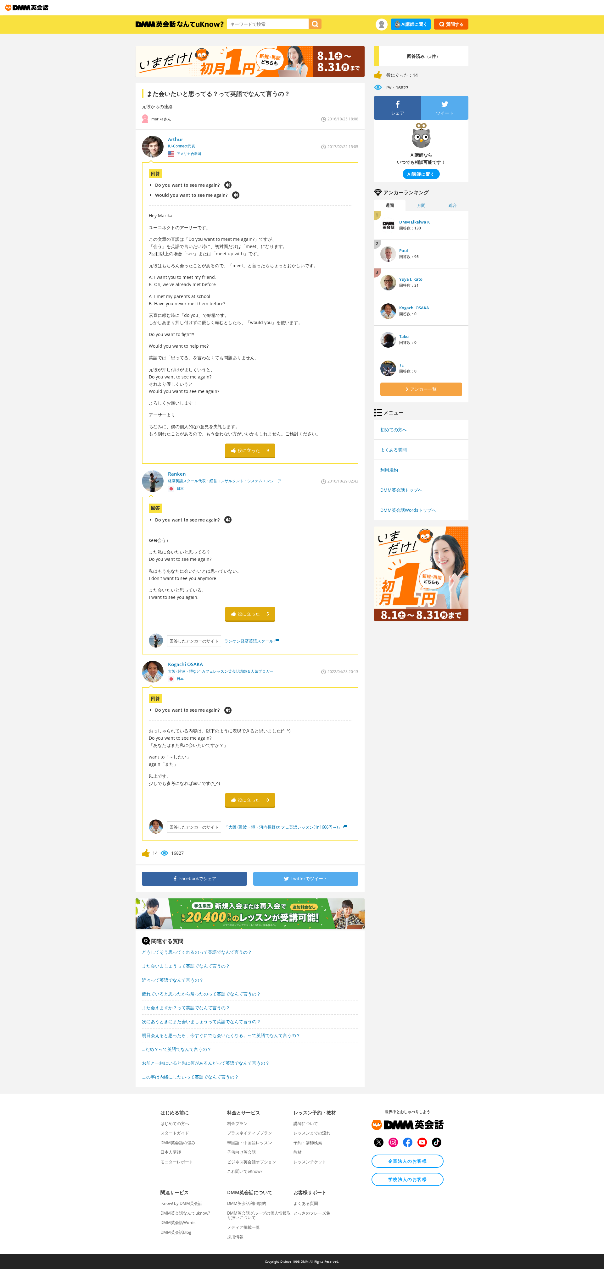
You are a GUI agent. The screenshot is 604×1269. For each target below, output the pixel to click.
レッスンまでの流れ (312, 1133)
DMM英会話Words (177, 1222)
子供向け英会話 (241, 1152)
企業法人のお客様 (407, 1161)
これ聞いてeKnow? (244, 1171)
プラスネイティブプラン (249, 1133)
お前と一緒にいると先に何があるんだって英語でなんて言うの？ (206, 1063)
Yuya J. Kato (410, 279)
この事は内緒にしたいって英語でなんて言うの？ (190, 1077)
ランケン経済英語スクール (248, 641)
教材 (298, 1152)
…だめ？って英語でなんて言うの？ (176, 1049)
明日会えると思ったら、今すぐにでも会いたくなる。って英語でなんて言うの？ (221, 1035)
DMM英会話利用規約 (246, 1203)
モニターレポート (176, 1162)
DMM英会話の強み (177, 1142)
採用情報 (235, 1236)
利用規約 (389, 470)
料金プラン (237, 1123)
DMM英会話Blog (175, 1232)
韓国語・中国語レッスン (249, 1142)
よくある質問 (393, 450)
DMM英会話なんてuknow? (185, 1213)
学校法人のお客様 (407, 1179)
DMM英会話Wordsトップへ (408, 510)
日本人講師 (170, 1152)
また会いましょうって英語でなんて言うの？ (186, 966)
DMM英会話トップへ (401, 490)
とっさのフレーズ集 (312, 1213)
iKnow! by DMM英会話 (181, 1203)
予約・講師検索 (308, 1142)
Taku (404, 336)
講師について (306, 1123)
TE (401, 365)
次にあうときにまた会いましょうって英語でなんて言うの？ (201, 1021)
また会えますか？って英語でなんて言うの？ (186, 1008)
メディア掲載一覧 (243, 1227)
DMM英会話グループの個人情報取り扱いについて (259, 1215)
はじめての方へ (174, 1123)
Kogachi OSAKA (414, 308)
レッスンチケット (310, 1162)
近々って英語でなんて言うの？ (173, 980)
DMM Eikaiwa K (414, 222)
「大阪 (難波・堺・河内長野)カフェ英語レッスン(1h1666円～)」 (283, 827)
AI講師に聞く (414, 24)
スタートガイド (174, 1133)
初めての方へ (393, 430)
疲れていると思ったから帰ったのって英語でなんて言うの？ (201, 994)
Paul (403, 250)
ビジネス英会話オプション (251, 1162)
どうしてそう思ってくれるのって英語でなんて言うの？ (197, 952)
